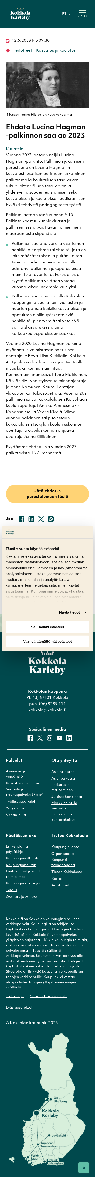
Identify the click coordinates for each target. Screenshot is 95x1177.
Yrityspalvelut (17, 808)
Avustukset (60, 885)
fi (64, 14)
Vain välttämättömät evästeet (47, 641)
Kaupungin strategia (23, 883)
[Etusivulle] (20, 14)
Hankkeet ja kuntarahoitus (63, 817)
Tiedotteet (22, 51)
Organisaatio (62, 854)
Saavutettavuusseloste (48, 996)
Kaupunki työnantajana (63, 862)
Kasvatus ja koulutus (56, 51)
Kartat (57, 879)
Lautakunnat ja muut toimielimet (23, 874)
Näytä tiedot (69, 612)
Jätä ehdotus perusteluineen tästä (47, 494)
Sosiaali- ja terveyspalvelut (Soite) (25, 792)
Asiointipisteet (63, 772)
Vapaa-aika (16, 815)
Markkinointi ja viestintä (64, 806)
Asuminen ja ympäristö (16, 774)
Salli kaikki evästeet (47, 627)
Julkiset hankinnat (66, 796)
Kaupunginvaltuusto (22, 858)
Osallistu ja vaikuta (21, 897)
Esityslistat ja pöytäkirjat (17, 849)
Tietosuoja (15, 996)
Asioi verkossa (63, 778)
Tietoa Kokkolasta (66, 872)
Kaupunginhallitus (21, 865)
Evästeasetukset (19, 1007)
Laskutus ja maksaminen (62, 787)
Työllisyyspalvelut (20, 801)
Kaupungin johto (65, 847)
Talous (11, 890)
